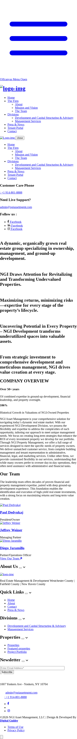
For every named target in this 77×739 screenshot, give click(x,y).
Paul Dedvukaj (11, 512)
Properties (13, 645)
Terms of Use (15, 727)
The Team (21, 111)
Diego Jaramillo (12, 548)
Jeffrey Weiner (11, 530)
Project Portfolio (17, 651)
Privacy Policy (16, 730)
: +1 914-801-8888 (11, 192)
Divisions (13, 114)
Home (11, 97)
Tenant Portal (15, 127)
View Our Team (10, 558)
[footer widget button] (20, 567)
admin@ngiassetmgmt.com (16, 207)
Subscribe (6, 672)
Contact (12, 131)
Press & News (15, 124)
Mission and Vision (26, 107)
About (18, 104)
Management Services (28, 121)
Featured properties (18, 648)
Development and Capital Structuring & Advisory (44, 117)
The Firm (13, 101)
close (20, 138)
